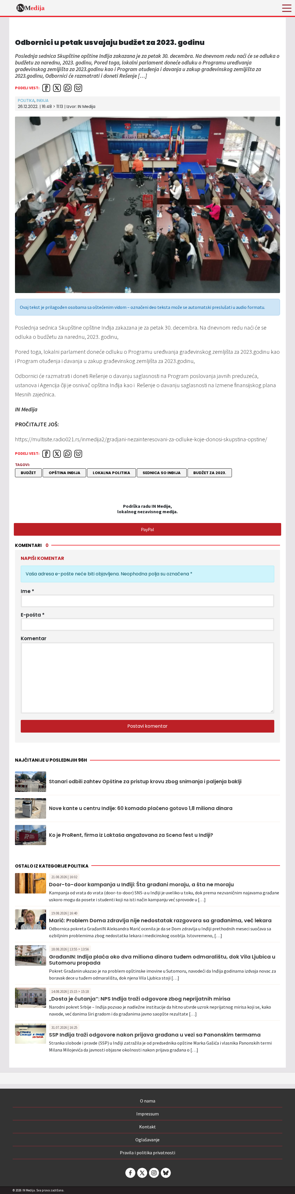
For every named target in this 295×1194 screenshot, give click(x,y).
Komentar (33, 638)
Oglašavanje (147, 1139)
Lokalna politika (111, 473)
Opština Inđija (64, 473)
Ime (27, 591)
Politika (26, 100)
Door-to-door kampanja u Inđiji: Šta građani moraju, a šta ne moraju (141, 884)
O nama (147, 1101)
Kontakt (147, 1127)
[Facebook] (129, 1173)
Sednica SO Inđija (162, 473)
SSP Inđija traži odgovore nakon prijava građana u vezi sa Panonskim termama (155, 1034)
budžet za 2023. (209, 473)
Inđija (42, 100)
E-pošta (33, 615)
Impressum (147, 1114)
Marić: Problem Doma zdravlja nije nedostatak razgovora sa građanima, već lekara (160, 920)
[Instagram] (153, 1173)
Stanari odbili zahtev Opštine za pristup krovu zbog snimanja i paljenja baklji (145, 781)
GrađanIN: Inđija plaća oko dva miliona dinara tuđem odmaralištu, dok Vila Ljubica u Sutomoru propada (162, 960)
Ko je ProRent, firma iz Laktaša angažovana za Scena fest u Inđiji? (131, 835)
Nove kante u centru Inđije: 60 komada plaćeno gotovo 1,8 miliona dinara (140, 808)
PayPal (147, 529)
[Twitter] (141, 1173)
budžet (28, 473)
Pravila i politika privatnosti (147, 1152)
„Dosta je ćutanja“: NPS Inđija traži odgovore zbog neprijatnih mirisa (139, 998)
